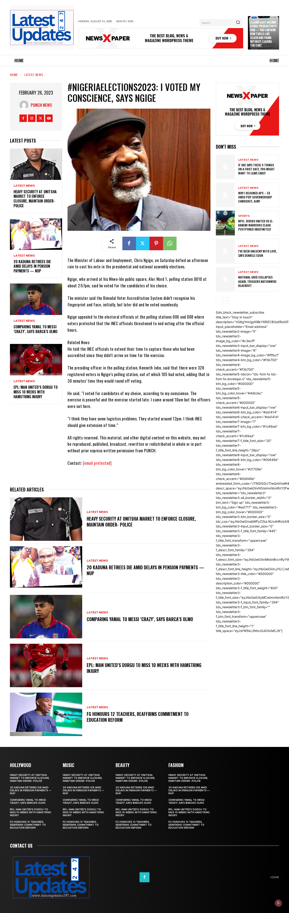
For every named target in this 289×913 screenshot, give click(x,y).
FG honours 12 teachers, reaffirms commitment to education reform (138, 716)
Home (14, 74)
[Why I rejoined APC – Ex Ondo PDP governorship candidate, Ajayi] (225, 195)
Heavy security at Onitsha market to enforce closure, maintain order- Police (35, 198)
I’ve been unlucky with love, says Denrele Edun (257, 253)
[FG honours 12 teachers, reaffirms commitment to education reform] (46, 714)
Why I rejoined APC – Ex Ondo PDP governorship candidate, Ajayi (255, 197)
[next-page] (226, 300)
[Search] (238, 22)
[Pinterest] (156, 243)
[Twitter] (40, 118)
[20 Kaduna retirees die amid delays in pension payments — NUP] (36, 234)
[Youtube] (49, 118)
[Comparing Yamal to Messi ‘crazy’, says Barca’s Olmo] (36, 299)
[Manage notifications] (278, 903)
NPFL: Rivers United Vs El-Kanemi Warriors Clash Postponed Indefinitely (256, 225)
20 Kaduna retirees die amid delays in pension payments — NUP (32, 266)
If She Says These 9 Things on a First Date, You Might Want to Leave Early (256, 168)
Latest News (33, 74)
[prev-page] (218, 300)
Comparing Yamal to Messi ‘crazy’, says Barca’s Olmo (35, 329)
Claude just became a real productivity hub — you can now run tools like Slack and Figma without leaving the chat (263, 33)
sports (244, 216)
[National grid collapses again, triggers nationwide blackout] (225, 279)
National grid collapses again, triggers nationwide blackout (257, 281)
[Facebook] (23, 118)
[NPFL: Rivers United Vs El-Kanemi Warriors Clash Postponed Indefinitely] (225, 223)
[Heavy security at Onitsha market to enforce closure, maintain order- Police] (36, 164)
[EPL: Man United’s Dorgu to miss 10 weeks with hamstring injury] (36, 359)
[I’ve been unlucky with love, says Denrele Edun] (225, 251)
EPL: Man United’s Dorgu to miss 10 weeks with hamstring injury (36, 391)
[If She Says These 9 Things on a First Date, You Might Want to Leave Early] (225, 167)
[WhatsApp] (170, 243)
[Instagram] (31, 118)
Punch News (41, 105)
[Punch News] (25, 105)
